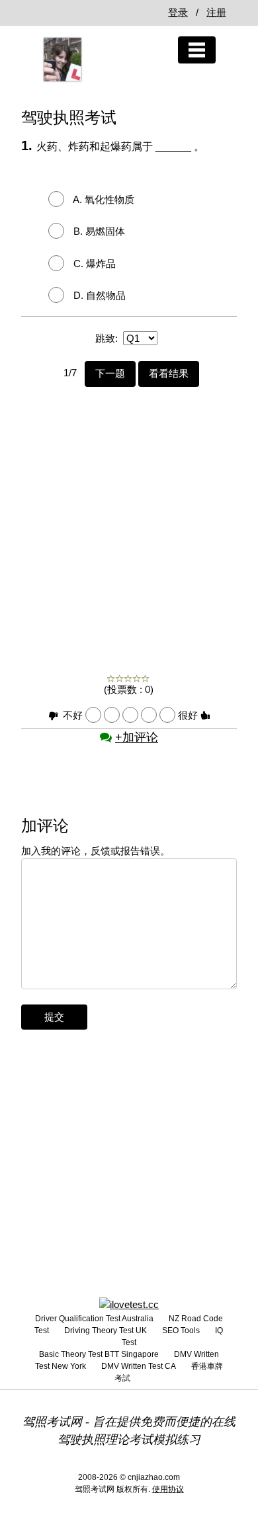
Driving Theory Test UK (105, 1330)
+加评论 (136, 737)
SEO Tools (181, 1330)
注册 (216, 12)
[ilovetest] (129, 1303)
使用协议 (168, 1489)
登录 (178, 12)
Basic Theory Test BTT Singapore (99, 1354)
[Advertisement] (129, 516)
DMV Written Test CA (138, 1366)
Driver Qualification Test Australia (94, 1318)
